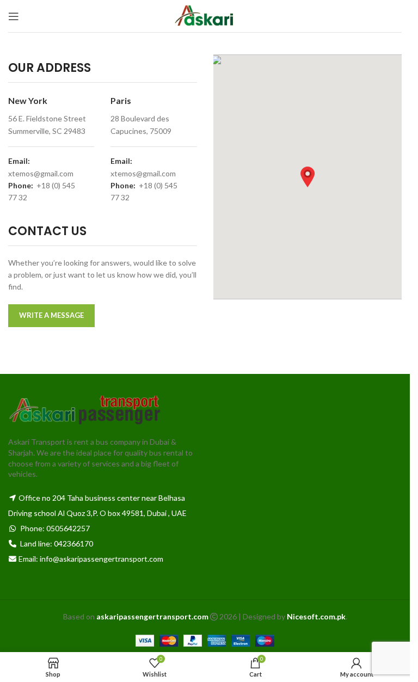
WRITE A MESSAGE (51, 315)
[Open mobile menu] (13, 16)
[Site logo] (205, 15)
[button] (307, 177)
